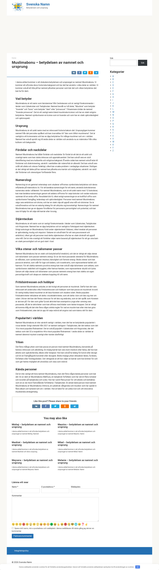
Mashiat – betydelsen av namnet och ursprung (32, 443)
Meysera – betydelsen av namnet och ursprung (32, 461)
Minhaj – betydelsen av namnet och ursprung (31, 425)
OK (138, 567)
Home (14, 58)
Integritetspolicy (21, 551)
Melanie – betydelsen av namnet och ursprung (78, 461)
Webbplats (75, 487)
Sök (111, 58)
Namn (15, 487)
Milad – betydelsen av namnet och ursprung (76, 443)
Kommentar (17, 495)
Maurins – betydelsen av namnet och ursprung (78, 425)
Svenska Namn (38, 4)
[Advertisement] (79, 34)
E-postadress (48, 487)
